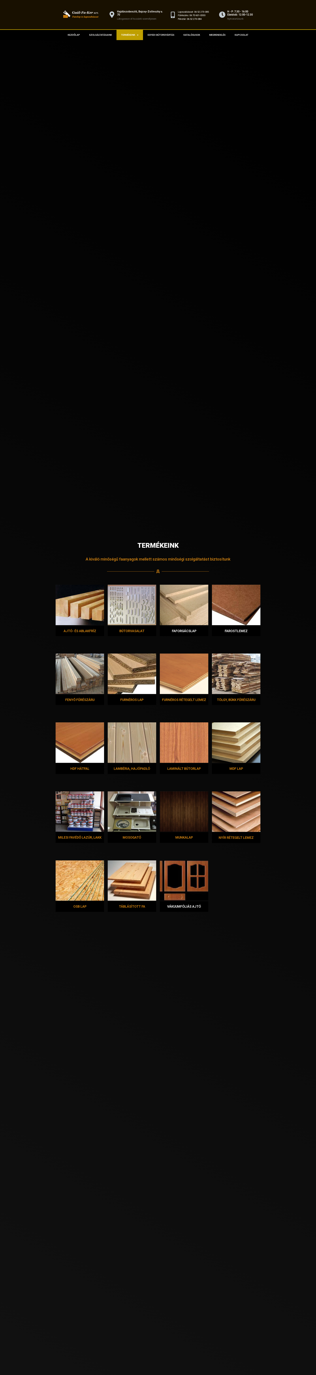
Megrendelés (217, 35)
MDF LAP (236, 769)
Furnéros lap (132, 700)
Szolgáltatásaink (100, 35)
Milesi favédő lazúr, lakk (79, 837)
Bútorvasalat (131, 631)
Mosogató (132, 837)
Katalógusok (191, 35)
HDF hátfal (79, 769)
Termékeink (128, 35)
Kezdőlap (74, 35)
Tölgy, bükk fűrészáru (236, 700)
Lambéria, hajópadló (132, 769)
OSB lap (79, 906)
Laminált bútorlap (184, 769)
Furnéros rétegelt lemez (184, 700)
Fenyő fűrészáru (80, 700)
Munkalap (184, 837)
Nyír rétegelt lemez (236, 838)
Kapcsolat (241, 35)
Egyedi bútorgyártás (161, 35)
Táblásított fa (132, 906)
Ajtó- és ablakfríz (80, 631)
